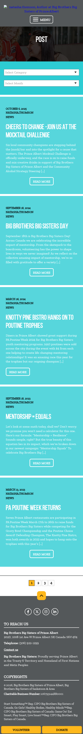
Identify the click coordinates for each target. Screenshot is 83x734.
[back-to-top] (41, 595)
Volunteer (21, 730)
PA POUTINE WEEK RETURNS (33, 508)
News (10, 117)
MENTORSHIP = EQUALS (28, 417)
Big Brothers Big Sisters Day (37, 226)
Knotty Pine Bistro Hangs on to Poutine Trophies (40, 322)
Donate (62, 730)
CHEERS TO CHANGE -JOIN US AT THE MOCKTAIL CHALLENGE (41, 131)
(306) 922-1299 (29, 643)
